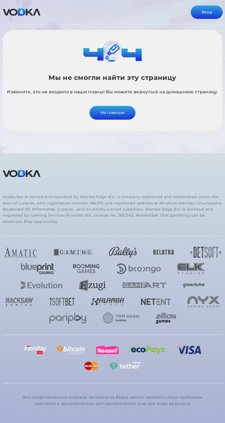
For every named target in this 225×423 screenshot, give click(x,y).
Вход (207, 12)
